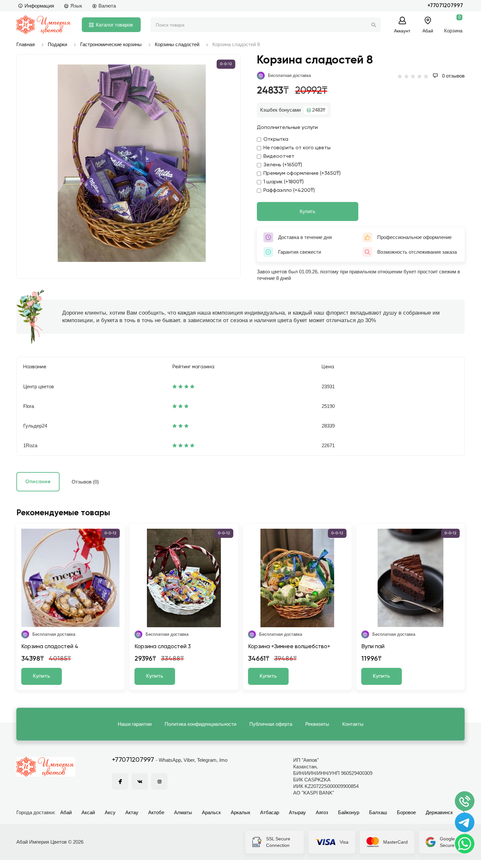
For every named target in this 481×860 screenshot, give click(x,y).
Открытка (275, 139)
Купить (307, 211)
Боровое (406, 812)
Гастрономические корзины (111, 44)
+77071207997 (445, 6)
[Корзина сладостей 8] (131, 163)
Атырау (297, 812)
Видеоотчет (278, 156)
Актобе (156, 812)
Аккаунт (402, 30)
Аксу (110, 812)
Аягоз (322, 812)
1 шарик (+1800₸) (283, 182)
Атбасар (269, 812)
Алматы (183, 812)
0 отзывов (453, 76)
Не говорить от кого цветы (296, 148)
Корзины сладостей (177, 44)
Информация (39, 6)
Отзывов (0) (85, 482)
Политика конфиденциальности (200, 724)
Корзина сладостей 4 (49, 647)
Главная (25, 44)
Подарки (57, 44)
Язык (76, 6)
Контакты (353, 724)
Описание (38, 481)
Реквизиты (317, 724)
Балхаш (378, 812)
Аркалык (240, 812)
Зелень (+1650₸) (282, 165)
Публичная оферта (270, 724)
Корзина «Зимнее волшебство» (289, 647)
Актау (131, 812)
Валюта (107, 6)
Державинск (439, 812)
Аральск (211, 812)
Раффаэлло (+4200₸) (289, 190)
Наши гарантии (134, 724)
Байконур (348, 812)
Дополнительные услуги (287, 127)
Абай (66, 812)
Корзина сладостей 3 (162, 647)
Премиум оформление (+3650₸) (302, 173)
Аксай (88, 812)
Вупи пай (372, 647)
